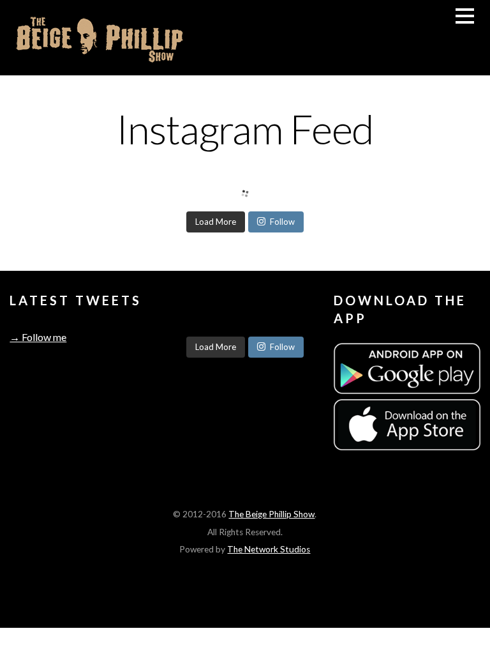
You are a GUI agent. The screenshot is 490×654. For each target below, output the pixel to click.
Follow (282, 222)
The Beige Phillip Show (271, 514)
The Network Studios (268, 549)
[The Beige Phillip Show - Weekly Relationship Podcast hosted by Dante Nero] (99, 59)
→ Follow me (38, 337)
